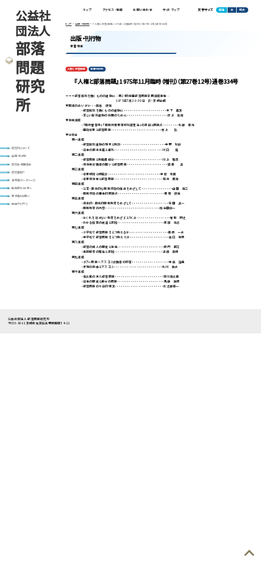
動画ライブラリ (19, 204)
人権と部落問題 (76, 68)
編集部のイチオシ (22, 188)
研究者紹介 (18, 172)
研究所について (21, 148)
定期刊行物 (96, 68)
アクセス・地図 (113, 10)
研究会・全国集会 (21, 164)
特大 (242, 10)
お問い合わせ (142, 10)
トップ (88, 10)
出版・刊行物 (18, 156)
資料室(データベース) (23, 180)
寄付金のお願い (21, 196)
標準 (222, 10)
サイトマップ (171, 10)
